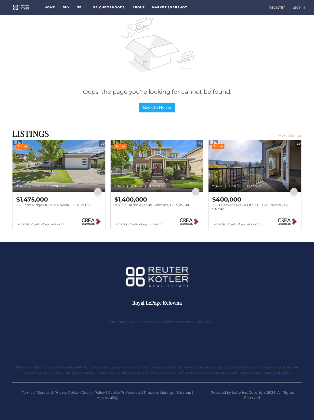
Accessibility (107, 397)
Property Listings (159, 392)
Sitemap (184, 392)
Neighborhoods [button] (109, 7)
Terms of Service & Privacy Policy (50, 392)
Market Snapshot (169, 7)
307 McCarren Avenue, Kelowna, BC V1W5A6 (152, 205)
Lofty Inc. (240, 392)
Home (49, 7)
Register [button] (277, 7)
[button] (21, 7)
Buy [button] (66, 7)
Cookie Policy (93, 392)
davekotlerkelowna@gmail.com (157, 344)
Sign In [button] (300, 7)
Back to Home (157, 107)
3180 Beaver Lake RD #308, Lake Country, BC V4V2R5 (250, 207)
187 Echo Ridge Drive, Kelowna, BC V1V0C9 (53, 205)
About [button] (138, 7)
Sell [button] (81, 7)
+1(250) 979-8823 (157, 332)
